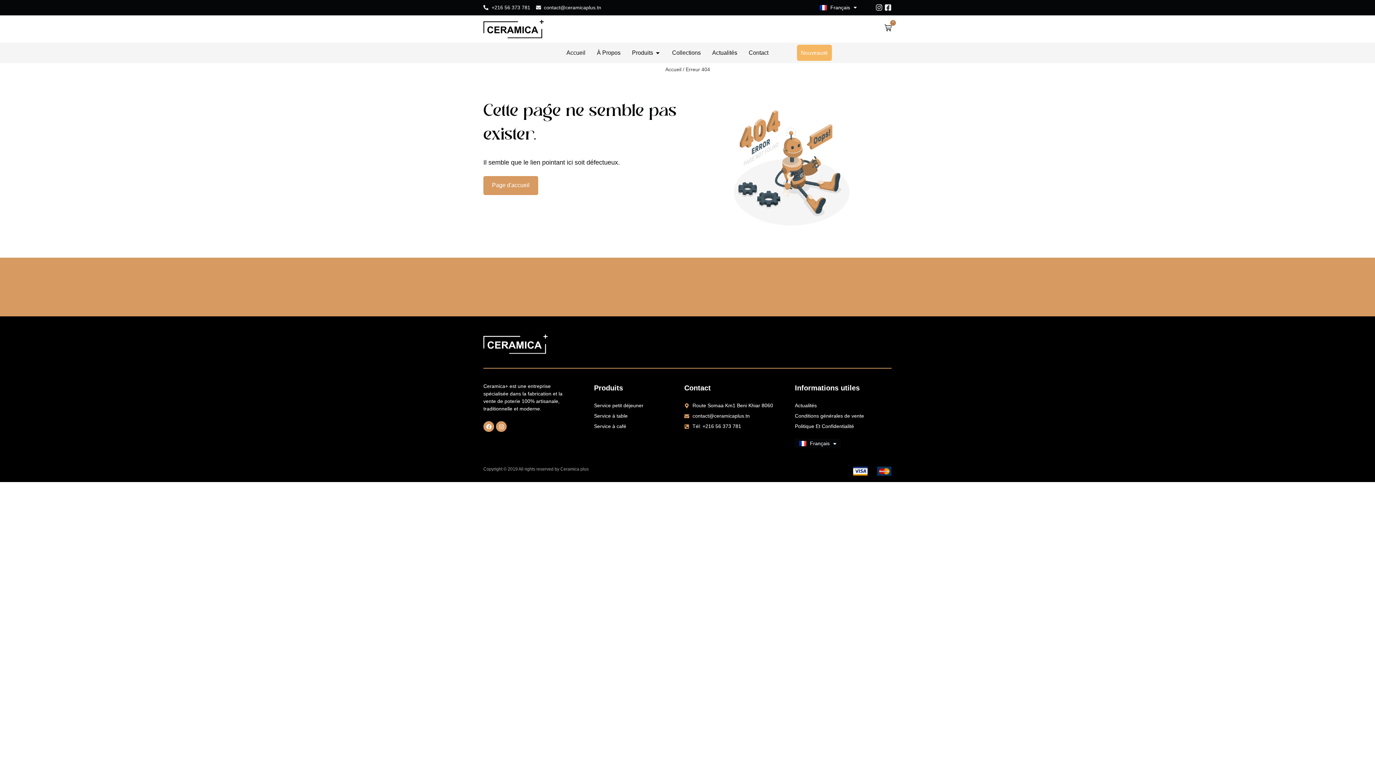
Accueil (673, 69)
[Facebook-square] (888, 7)
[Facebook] (488, 426)
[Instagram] (879, 7)
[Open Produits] (658, 53)
